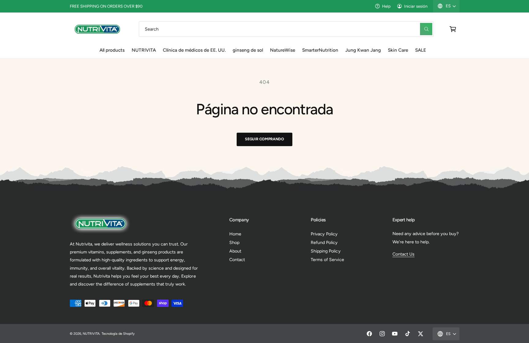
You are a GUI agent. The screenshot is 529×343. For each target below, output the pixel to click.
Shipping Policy (325, 251)
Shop (234, 242)
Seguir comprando (264, 139)
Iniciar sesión (415, 6)
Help (386, 6)
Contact (237, 259)
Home (235, 234)
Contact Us (403, 254)
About (235, 251)
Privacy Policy (324, 234)
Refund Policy (324, 242)
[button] (452, 28)
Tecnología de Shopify (118, 334)
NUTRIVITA (91, 334)
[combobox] (286, 28)
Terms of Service (327, 259)
